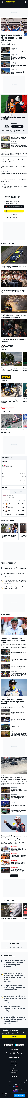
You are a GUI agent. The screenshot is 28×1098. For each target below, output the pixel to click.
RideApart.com (14, 1072)
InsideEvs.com (14, 1061)
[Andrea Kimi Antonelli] (6, 507)
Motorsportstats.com (14, 1070)
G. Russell (10, 510)
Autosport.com (14, 1068)
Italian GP (9, 465)
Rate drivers (8, 514)
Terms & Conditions (6, 1093)
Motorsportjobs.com (14, 1065)
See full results (20, 514)
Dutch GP (10, 496)
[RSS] (20, 217)
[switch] (24, 487)
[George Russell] (6, 511)
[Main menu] (2, 2)
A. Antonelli (11, 507)
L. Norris (10, 503)
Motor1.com (14, 1063)
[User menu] (25, 2)
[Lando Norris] (6, 504)
